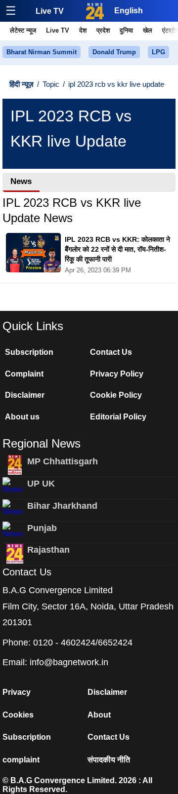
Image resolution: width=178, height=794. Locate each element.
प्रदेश (103, 30)
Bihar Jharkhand (62, 506)
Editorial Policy (118, 417)
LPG (158, 52)
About (99, 715)
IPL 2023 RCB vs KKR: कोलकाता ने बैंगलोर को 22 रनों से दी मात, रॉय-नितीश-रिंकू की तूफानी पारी (117, 249)
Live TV (50, 11)
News (21, 181)
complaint (21, 760)
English (128, 10)
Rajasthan (48, 550)
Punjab (42, 528)
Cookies (18, 715)
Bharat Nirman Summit (41, 52)
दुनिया (126, 30)
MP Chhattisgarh (62, 461)
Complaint (24, 374)
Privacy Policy (116, 374)
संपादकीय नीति (109, 760)
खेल (147, 30)
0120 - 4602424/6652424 (83, 642)
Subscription (29, 352)
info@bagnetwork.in (69, 662)
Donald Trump (114, 52)
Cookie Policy (116, 395)
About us (22, 417)
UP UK (41, 484)
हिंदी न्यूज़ (21, 84)
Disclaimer (24, 395)
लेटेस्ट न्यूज (23, 30)
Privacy (16, 692)
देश (83, 30)
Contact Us (111, 352)
